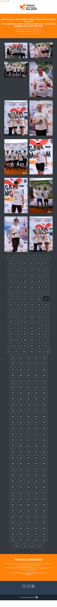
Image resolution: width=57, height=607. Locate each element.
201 (28, 469)
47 (32, 299)
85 (46, 334)
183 (44, 446)
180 (20, 446)
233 (44, 505)
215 (20, 487)
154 (13, 416)
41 (32, 293)
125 (20, 381)
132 (36, 387)
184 (13, 452)
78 (39, 328)
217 (36, 487)
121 (28, 375)
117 (36, 369)
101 (31, 352)
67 (46, 316)
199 (13, 469)
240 (20, 516)
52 (25, 304)
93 (18, 346)
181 (28, 446)
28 (25, 281)
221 (28, 493)
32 (11, 287)
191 (28, 457)
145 (20, 405)
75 (18, 328)
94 (25, 346)
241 (28, 516)
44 (11, 299)
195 (20, 463)
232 (36, 505)
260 (20, 540)
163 (44, 422)
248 (44, 522)
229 (13, 505)
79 (46, 328)
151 (28, 410)
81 (18, 334)
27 (18, 281)
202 (36, 469)
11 (31, 263)
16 (25, 269)
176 (28, 440)
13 (45, 263)
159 (13, 422)
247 (36, 522)
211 (28, 481)
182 (36, 446)
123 (44, 375)
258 (44, 534)
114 (13, 369)
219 (13, 493)
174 (13, 440)
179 (13, 446)
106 (28, 357)
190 (20, 457)
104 (13, 357)
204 (13, 475)
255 (20, 534)
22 (25, 275)
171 (28, 434)
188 (44, 452)
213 (44, 481)
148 (44, 405)
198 (44, 463)
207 (36, 475)
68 (11, 322)
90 (39, 340)
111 (28, 363)
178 (44, 440)
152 (36, 410)
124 (13, 381)
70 (25, 322)
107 (36, 357)
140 (20, 399)
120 (20, 375)
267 (40, 546)
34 (25, 287)
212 (36, 481)
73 (46, 322)
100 (24, 352)
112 (36, 363)
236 (28, 510)
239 (13, 516)
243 (44, 516)
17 (32, 269)
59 (32, 310)
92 (11, 346)
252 (36, 528)
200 (20, 469)
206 (28, 475)
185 (20, 452)
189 (13, 457)
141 (28, 399)
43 (46, 293)
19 (46, 269)
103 (47, 352)
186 (28, 452)
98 (9, 352)
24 (39, 275)
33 (18, 287)
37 (46, 287)
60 (39, 310)
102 (39, 352)
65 (32, 316)
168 (44, 428)
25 (46, 275)
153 (44, 410)
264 (17, 546)
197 (36, 463)
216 (28, 487)
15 (18, 269)
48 (39, 299)
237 (36, 510)
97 (46, 346)
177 (36, 440)
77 (32, 328)
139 (13, 399)
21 (18, 275)
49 (46, 299)
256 (28, 534)
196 (28, 463)
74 (11, 328)
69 (18, 322)
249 (13, 528)
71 (32, 322)
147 (36, 405)
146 (28, 405)
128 (44, 381)
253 (44, 528)
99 (16, 352)
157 (36, 416)
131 (28, 387)
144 (13, 405)
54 (39, 304)
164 (13, 428)
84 (39, 334)
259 (13, 540)
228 (44, 499)
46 (25, 299)
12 (38, 263)
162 (36, 422)
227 (36, 499)
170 (20, 434)
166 (28, 428)
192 (36, 457)
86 (11, 340)
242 (36, 516)
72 (39, 322)
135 (20, 393)
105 (20, 357)
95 (32, 346)
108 (44, 357)
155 (20, 416)
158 (44, 416)
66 (39, 316)
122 (36, 375)
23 (32, 275)
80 (11, 334)
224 (13, 499)
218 (44, 487)
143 (44, 399)
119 (13, 375)
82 (25, 334)
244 (13, 522)
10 (24, 263)
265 (24, 546)
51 (18, 304)
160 (20, 422)
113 (44, 363)
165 (20, 428)
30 (39, 281)
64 (25, 316)
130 (20, 387)
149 (13, 410)
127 (36, 381)
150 (20, 410)
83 (32, 334)
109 (13, 363)
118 (44, 369)
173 (44, 434)
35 (32, 287)
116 (28, 369)
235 (20, 510)
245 (20, 522)
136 (28, 393)
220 (20, 493)
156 (28, 416)
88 (25, 340)
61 (46, 310)
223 (44, 493)
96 (39, 346)
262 (36, 540)
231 (28, 505)
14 (11, 269)
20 (11, 275)
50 (11, 304)
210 (20, 481)
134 (13, 393)
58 (25, 310)
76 (25, 328)
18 (39, 269)
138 (44, 393)
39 (18, 293)
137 (36, 393)
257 (36, 534)
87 (18, 340)
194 (13, 463)
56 (11, 310)
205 (20, 475)
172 (36, 434)
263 (44, 540)
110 (20, 363)
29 (32, 281)
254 (13, 534)
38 (11, 293)
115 (20, 369)
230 (20, 505)
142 (36, 399)
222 (36, 493)
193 (44, 457)
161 (28, 422)
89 (32, 340)
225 (20, 499)
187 (36, 452)
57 (18, 310)
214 (13, 487)
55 (46, 304)
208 (44, 475)
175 (20, 440)
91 (46, 340)
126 (28, 381)
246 (28, 522)
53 (32, 304)
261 (28, 540)
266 (32, 546)
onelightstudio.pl (28, 597)
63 (18, 316)
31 (46, 281)
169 (13, 434)
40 (25, 293)
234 (13, 510)
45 (18, 299)
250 (20, 528)
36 (39, 287)
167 (36, 428)
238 (44, 510)
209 (13, 481)
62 (11, 316)
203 (44, 469)
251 (28, 528)
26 (11, 281)
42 (39, 293)
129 (13, 387)
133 (44, 387)
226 (28, 499)
